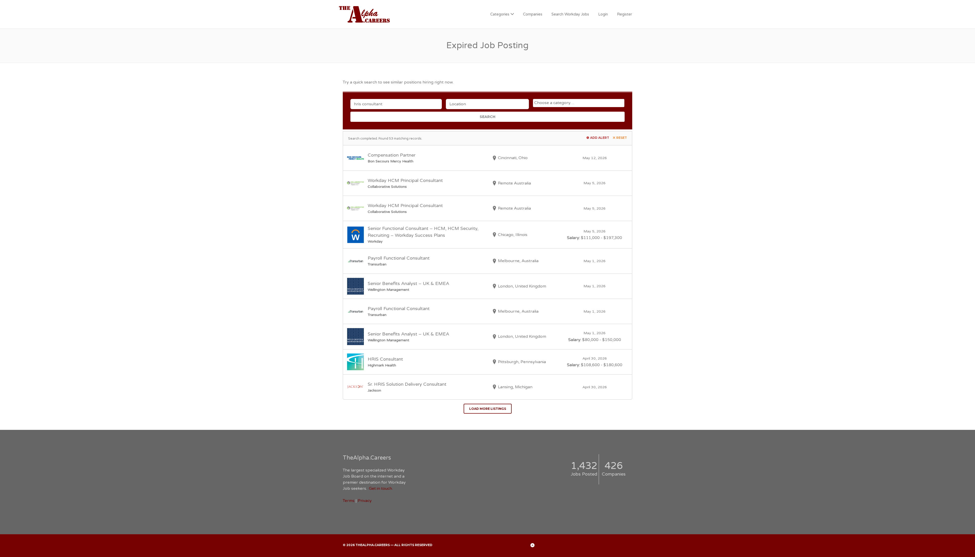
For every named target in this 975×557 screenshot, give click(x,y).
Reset (621, 138)
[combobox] (578, 103)
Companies (532, 14)
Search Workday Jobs (570, 14)
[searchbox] (579, 102)
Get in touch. (381, 488)
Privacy (365, 500)
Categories (499, 14)
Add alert (599, 138)
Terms (348, 500)
